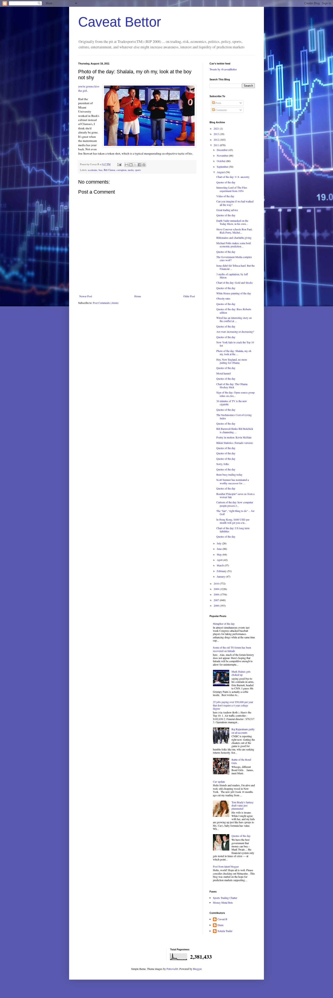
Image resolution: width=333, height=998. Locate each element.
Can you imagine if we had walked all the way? (234, 202)
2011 (217, 145)
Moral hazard (223, 373)
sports (138, 170)
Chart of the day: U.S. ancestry (232, 177)
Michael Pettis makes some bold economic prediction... (233, 244)
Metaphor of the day (224, 623)
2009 (217, 589)
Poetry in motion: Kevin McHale (233, 437)
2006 (217, 605)
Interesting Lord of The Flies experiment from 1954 (231, 189)
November (223, 155)
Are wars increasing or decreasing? (235, 331)
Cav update (219, 781)
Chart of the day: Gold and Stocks (234, 282)
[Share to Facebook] (139, 164)
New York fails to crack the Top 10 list (235, 343)
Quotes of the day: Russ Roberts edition (233, 310)
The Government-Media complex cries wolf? (234, 258)
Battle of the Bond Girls (241, 761)
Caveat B (222, 919)
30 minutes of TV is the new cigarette (231, 402)
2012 (217, 139)
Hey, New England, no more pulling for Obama (231, 361)
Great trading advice (227, 210)
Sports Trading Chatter (225, 898)
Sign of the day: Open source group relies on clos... (235, 394)
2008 (217, 594)
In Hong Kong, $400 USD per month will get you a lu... (232, 521)
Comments (221, 110)
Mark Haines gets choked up (241, 673)
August (221, 172)
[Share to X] (135, 164)
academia (92, 170)
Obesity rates (223, 298)
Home (137, 296)
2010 (217, 583)
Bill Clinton (109, 170)
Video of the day (225, 196)
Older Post (189, 296)
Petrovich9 (172, 969)
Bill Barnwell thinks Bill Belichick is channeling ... (234, 430)
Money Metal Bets (223, 902)
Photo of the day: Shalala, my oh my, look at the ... (233, 352)
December (222, 150)
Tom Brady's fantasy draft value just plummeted (242, 805)
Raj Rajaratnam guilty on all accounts (243, 730)
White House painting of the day (233, 293)
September (223, 166)
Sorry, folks (222, 464)
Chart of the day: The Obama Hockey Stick (231, 385)
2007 (217, 600)
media (131, 170)
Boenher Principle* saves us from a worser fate (235, 495)
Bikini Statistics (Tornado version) (234, 443)
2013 (217, 134)
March (220, 565)
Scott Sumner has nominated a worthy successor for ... (232, 481)
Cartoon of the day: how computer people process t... (234, 503)
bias (100, 170)
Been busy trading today (229, 474)
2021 (217, 128)
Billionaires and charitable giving (233, 237)
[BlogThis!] (131, 164)
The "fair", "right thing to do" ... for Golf (235, 512)
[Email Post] (119, 164)
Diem (220, 925)
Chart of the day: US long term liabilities (232, 529)
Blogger (197, 969)
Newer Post (85, 296)
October (221, 161)
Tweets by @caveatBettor (223, 69)
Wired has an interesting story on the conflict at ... (234, 319)
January (221, 576)
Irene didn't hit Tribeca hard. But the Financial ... (235, 267)
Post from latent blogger (226, 866)
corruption (121, 170)
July (219, 543)
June (219, 549)
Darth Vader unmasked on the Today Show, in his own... (232, 222)
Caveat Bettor (119, 21)
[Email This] (126, 164)
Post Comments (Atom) (105, 303)
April (220, 560)
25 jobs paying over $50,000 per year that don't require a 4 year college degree (233, 705)
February (222, 571)
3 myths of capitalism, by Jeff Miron (232, 275)
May (219, 554)
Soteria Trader (224, 931)
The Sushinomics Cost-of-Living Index (234, 416)
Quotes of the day (225, 182)
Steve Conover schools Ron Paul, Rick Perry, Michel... (234, 230)
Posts (218, 103)
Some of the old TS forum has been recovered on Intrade (232, 649)
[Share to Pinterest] (144, 164)
